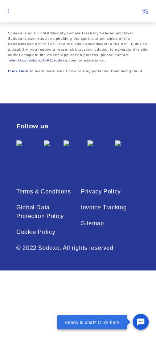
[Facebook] (30, 153)
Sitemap (92, 223)
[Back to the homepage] (78, 11)
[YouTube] (127, 153)
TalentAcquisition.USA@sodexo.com (42, 60)
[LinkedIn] (75, 153)
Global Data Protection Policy (40, 211)
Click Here (18, 71)
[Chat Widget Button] (141, 322)
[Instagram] (101, 153)
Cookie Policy (35, 232)
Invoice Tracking (104, 207)
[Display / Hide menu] (8, 11)
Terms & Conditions (43, 191)
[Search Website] (145, 11)
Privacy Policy (101, 191)
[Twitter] (53, 153)
